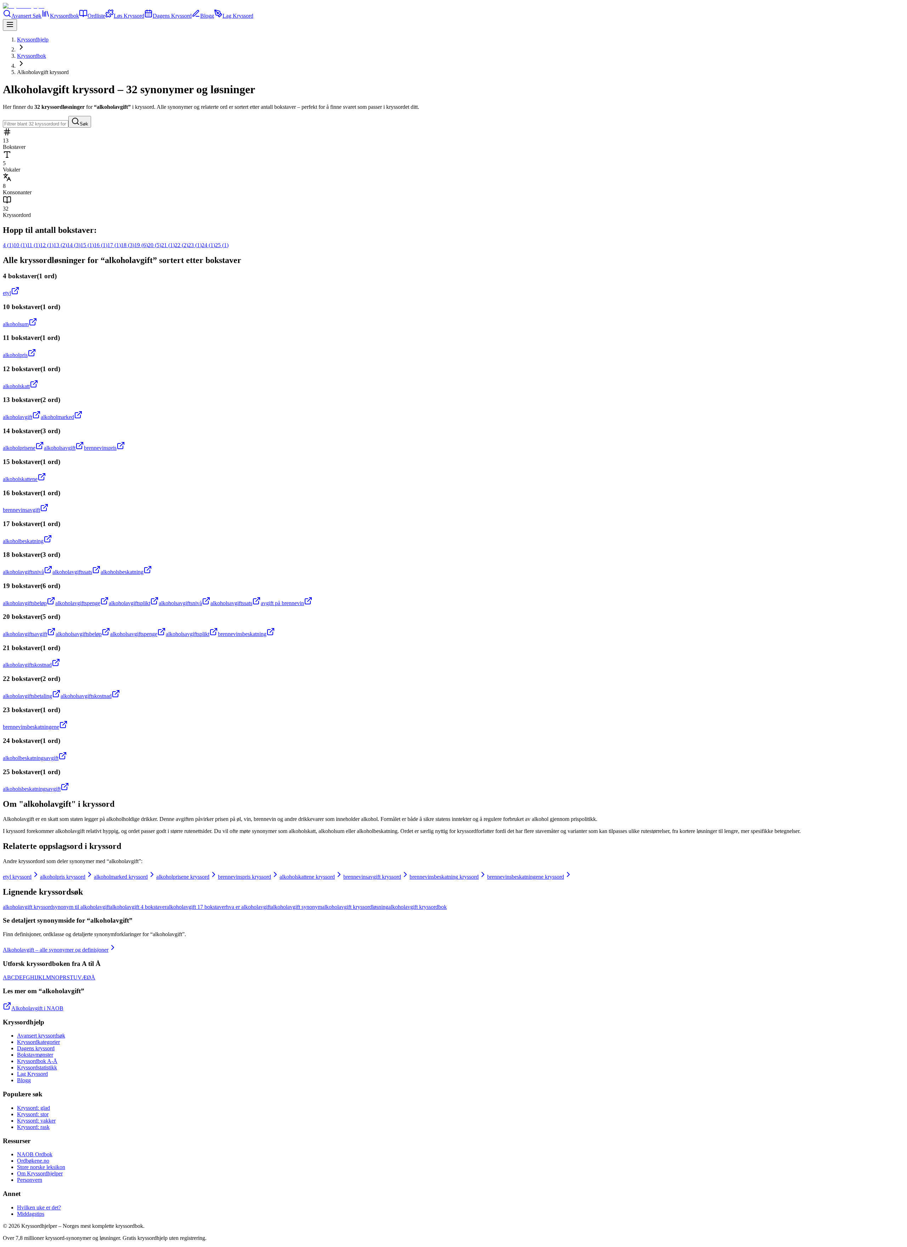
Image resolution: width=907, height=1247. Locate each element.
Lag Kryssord (32, 1074)
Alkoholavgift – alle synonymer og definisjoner (55, 950)
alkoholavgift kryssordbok (417, 907)
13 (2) (60, 245)
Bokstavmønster (35, 1055)
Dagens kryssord (36, 1048)
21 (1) (168, 245)
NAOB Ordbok (34, 1154)
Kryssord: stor (33, 1114)
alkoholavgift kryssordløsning (355, 907)
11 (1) (33, 245)
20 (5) (154, 245)
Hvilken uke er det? (39, 1207)
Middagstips (30, 1214)
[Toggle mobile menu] (10, 25)
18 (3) (127, 245)
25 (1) (222, 245)
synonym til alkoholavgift (81, 907)
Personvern (29, 1180)
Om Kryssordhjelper (40, 1173)
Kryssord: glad (33, 1108)
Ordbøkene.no (33, 1161)
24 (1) (208, 245)
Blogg (24, 1080)
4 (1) (8, 245)
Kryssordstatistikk (37, 1067)
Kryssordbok (31, 56)
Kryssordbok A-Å (37, 1061)
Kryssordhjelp (33, 40)
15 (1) (87, 245)
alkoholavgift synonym (296, 907)
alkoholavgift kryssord (28, 907)
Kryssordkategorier (38, 1042)
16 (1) (100, 245)
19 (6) (141, 245)
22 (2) (181, 245)
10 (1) (20, 245)
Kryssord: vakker (36, 1121)
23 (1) (195, 245)
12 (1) (46, 245)
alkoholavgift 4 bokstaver (138, 907)
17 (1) (114, 245)
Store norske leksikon (41, 1167)
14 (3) (73, 245)
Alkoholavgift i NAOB (37, 1008)
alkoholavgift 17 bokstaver (196, 907)
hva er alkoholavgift (248, 907)
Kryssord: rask (33, 1127)
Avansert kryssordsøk (41, 1036)
